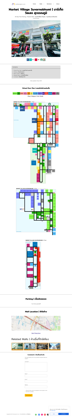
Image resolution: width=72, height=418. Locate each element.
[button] (36, 323)
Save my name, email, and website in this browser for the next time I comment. (36, 391)
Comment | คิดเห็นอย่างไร (19, 76)
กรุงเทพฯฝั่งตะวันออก (40, 16)
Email (26, 379)
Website (26, 384)
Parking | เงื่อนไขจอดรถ (19, 72)
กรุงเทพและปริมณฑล (51, 16)
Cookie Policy (53, 410)
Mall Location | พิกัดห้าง (19, 73)
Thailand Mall (30, 16)
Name (26, 373)
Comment (27, 361)
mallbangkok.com (20, 4)
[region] (59, 411)
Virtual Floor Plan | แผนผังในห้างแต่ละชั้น (23, 70)
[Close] (69, 407)
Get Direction (36, 333)
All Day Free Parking (20, 16)
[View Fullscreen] (13, 317)
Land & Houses (36, 18)
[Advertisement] (36, 405)
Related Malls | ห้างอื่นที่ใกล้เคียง (21, 75)
